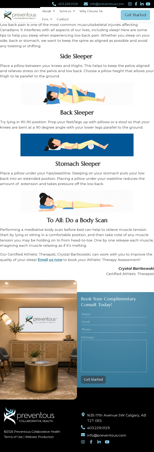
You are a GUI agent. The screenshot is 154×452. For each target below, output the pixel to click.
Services (65, 11)
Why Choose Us (91, 11)
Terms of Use (13, 437)
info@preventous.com (107, 4)
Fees (45, 19)
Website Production (39, 437)
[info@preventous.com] (86, 4)
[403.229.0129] (54, 4)
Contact (63, 19)
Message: (88, 337)
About (46, 11)
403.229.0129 (68, 4)
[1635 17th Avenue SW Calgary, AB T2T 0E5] (83, 415)
